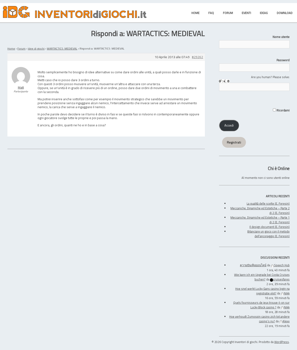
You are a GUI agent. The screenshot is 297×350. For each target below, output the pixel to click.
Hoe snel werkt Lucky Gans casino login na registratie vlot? (262, 291)
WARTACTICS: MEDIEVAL (62, 48)
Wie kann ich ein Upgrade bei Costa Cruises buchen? (262, 277)
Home (11, 48)
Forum (21, 48)
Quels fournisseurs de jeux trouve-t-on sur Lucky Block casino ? (261, 305)
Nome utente (281, 36)
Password (283, 60)
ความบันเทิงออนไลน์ (253, 265)
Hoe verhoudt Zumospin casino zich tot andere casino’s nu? (259, 318)
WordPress (281, 342)
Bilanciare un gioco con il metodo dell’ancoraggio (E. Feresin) (268, 233)
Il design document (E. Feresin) (269, 226)
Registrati (234, 142)
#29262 (197, 57)
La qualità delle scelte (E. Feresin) (268, 203)
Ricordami (283, 110)
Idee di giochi (36, 48)
